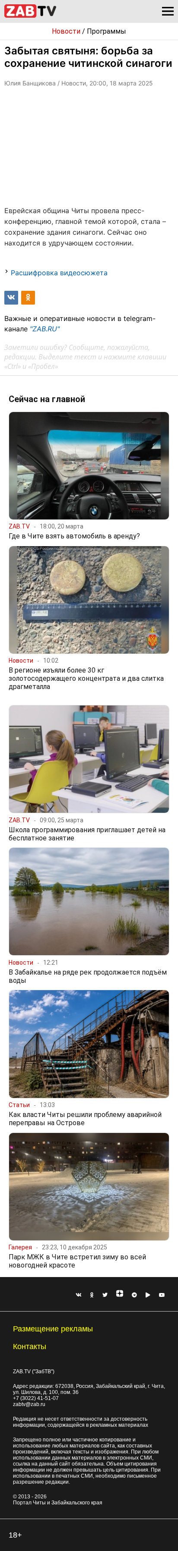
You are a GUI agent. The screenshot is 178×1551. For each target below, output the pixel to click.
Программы (106, 31)
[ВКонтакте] (79, 1295)
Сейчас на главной (47, 399)
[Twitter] (105, 1295)
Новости (66, 31)
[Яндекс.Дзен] (119, 1295)
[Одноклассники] (92, 1295)
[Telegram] (134, 1295)
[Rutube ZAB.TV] (148, 1295)
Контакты (29, 1346)
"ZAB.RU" (45, 328)
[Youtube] (162, 1295)
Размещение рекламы (53, 1328)
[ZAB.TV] (30, 16)
